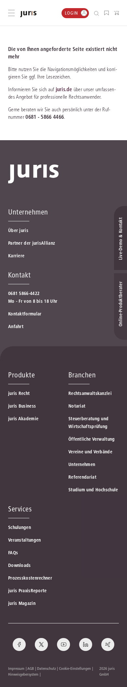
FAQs (13, 553)
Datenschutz (46, 668)
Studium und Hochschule (93, 490)
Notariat (76, 406)
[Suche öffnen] (98, 13)
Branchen (82, 374)
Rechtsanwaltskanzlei (90, 393)
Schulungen (19, 527)
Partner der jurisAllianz (31, 243)
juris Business (22, 406)
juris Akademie (23, 419)
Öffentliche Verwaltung (91, 439)
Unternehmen (81, 464)
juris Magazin (21, 603)
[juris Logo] (28, 14)
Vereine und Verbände (90, 452)
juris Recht (19, 393)
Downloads (19, 565)
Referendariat (82, 477)
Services (20, 508)
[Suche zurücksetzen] (91, 13)
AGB (30, 668)
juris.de (64, 89)
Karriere (16, 256)
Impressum (16, 668)
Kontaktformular (25, 314)
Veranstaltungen (24, 540)
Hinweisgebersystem (23, 674)
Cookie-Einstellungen (75, 668)
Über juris (18, 230)
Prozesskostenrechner (30, 578)
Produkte (21, 374)
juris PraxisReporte (27, 591)
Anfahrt (15, 326)
